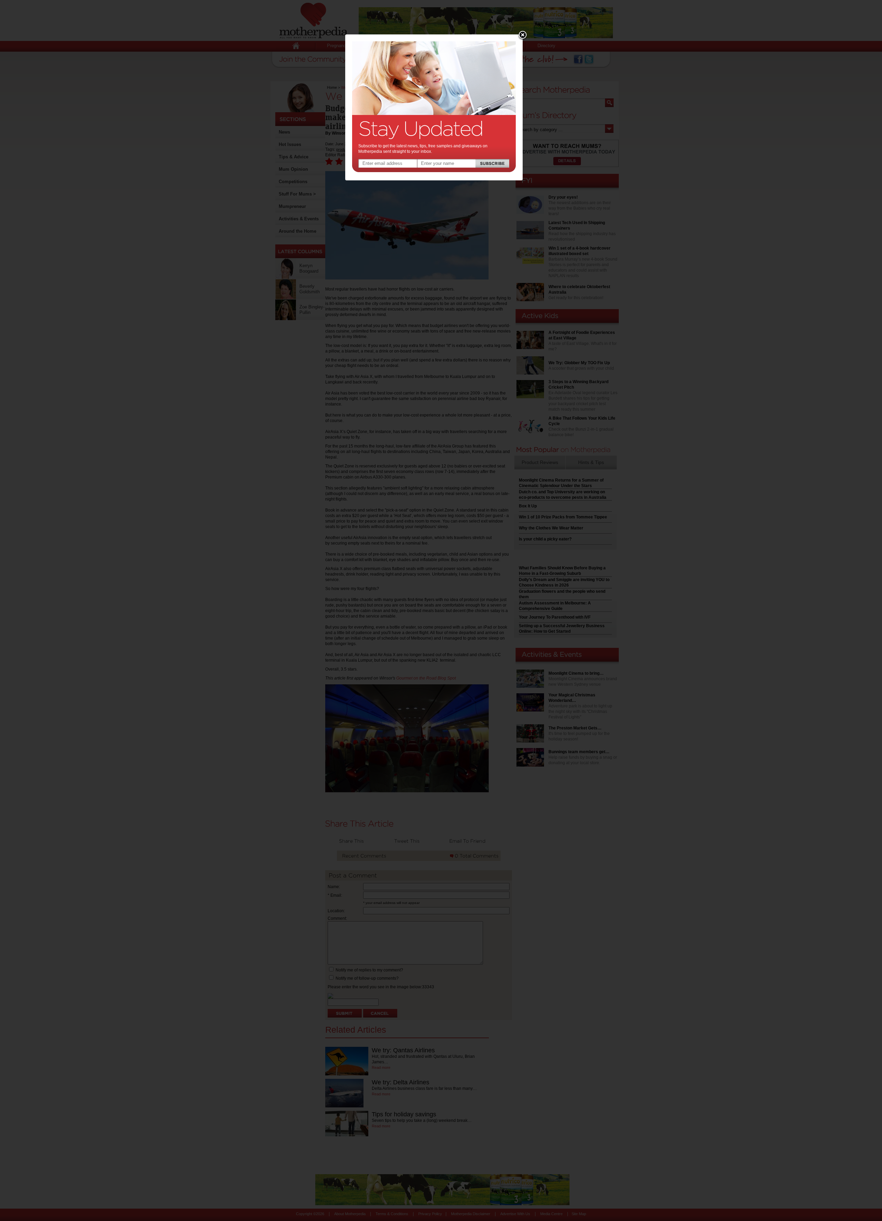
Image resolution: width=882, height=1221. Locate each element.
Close (522, 35)
